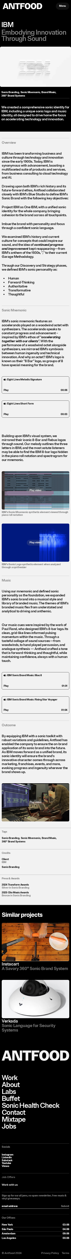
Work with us (10, 1185)
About (10, 1085)
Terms (65, 1253)
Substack (7, 1160)
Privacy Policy (50, 1253)
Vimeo (5, 1166)
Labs (9, 1092)
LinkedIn (7, 1157)
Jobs (9, 1126)
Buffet (11, 1099)
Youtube (6, 1163)
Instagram (7, 1154)
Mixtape (14, 1119)
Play (6, 390)
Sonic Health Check (30, 1105)
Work (9, 1078)
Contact (13, 1112)
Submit (65, 1206)
